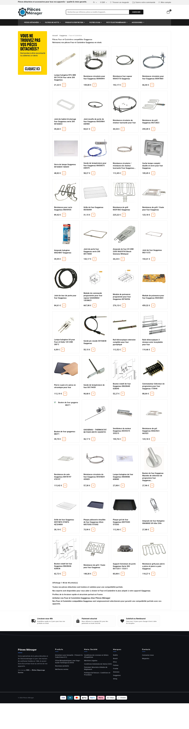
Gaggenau (63, 35)
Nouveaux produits (62, 666)
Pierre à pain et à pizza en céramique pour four (65, 386)
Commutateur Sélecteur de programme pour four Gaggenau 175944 (153, 386)
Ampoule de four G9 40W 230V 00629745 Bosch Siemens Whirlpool (123, 251)
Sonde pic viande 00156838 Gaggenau (95, 342)
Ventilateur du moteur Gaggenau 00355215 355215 (122, 430)
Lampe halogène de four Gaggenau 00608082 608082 (123, 476)
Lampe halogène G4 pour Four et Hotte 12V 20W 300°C (64, 342)
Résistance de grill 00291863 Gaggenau (121, 208)
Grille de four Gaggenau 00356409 (93, 208)
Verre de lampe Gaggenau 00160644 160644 (65, 165)
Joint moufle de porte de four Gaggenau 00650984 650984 (94, 121)
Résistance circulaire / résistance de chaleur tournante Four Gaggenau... (124, 165)
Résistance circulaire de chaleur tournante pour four (124, 121)
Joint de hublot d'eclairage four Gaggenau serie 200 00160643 (65, 121)
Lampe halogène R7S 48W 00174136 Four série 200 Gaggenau (65, 77)
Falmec (115, 665)
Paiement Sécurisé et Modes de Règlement (95, 668)
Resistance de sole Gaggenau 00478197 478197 (62, 476)
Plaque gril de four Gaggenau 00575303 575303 (121, 522)
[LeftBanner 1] (32, 53)
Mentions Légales (90, 660)
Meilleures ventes (61, 669)
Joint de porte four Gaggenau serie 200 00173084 (92, 251)
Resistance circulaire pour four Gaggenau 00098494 (94, 77)
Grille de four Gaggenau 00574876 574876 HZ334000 (64, 522)
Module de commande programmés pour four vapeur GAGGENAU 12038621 (93, 296)
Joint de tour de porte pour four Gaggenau (65, 297)
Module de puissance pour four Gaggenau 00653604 (153, 297)
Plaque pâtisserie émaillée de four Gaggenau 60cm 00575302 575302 (95, 522)
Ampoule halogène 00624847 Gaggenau (62, 251)
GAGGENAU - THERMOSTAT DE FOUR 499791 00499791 (95, 431)
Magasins (145, 658)
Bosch (115, 658)
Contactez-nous (148, 655)
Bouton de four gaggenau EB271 (64, 433)
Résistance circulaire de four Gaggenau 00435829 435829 (94, 476)
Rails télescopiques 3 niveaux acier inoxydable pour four (152, 342)
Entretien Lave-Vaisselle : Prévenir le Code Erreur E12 (69, 656)
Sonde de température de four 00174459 (94, 386)
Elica (115, 662)
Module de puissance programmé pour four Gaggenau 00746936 (122, 296)
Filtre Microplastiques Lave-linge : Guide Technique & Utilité (67, 662)
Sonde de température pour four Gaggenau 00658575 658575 (95, 165)
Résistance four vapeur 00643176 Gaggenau (122, 77)
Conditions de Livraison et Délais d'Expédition (96, 656)
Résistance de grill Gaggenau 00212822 (150, 121)
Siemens (116, 672)
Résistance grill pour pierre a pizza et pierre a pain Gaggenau (153, 566)
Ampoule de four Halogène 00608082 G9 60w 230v (153, 522)
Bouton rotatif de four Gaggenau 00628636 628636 (63, 566)
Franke (115, 668)
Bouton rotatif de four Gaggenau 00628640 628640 (122, 386)
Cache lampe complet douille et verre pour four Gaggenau (152, 165)
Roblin (115, 655)
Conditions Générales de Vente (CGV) (98, 664)
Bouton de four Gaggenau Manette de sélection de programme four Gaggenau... (153, 476)
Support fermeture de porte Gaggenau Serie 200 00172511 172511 (124, 566)
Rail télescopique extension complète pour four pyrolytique (124, 342)
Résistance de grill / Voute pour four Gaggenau (153, 208)
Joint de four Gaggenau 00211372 (152, 251)
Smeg (115, 679)
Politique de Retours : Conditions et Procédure (97, 674)
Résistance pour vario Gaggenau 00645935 (63, 208)
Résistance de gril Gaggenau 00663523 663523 (150, 430)
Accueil (55, 35)
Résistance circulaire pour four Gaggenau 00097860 (153, 77)
